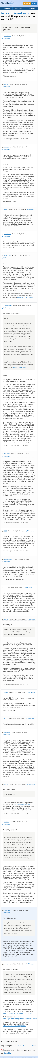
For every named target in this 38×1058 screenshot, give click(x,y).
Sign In (34, 3)
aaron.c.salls (7, 255)
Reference (7, 38)
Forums (5, 13)
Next (34, 1046)
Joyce (5, 209)
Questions (20, 13)
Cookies (17, 1057)
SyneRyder (7, 732)
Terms (11, 1057)
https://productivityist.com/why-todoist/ (17, 1013)
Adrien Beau (7, 910)
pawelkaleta (7, 36)
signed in (7, 1053)
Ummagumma (8, 305)
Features (18, 8)
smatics (6, 147)
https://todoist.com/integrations (14, 1026)
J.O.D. (5, 531)
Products (6, 8)
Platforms (31, 8)
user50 (6, 84)
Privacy (4, 1057)
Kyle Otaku (7, 453)
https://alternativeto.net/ (22, 804)
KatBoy (6, 692)
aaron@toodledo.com (25, 297)
